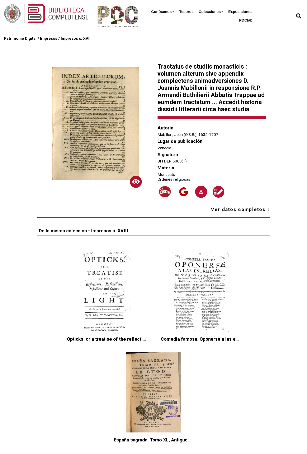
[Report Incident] (218, 192)
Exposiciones (240, 12)
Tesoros (186, 12)
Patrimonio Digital (20, 38)
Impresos (48, 38)
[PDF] (201, 192)
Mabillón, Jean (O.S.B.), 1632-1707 (187, 134)
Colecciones (210, 12)
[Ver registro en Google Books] (183, 192)
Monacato (166, 174)
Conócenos (161, 12)
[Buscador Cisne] (164, 191)
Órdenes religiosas (173, 179)
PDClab (245, 20)
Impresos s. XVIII (76, 38)
